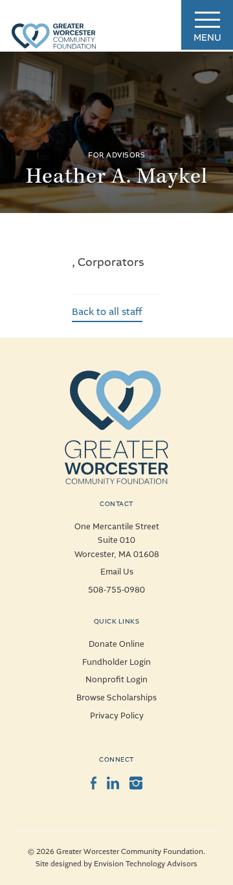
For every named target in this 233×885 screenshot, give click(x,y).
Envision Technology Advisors (145, 864)
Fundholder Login (116, 662)
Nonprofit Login (116, 680)
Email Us (116, 572)
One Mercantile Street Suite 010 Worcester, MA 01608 (116, 541)
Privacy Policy (117, 716)
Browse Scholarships (116, 698)
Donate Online (116, 644)
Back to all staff (107, 312)
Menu (207, 38)
